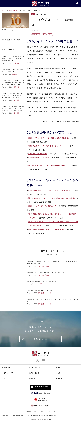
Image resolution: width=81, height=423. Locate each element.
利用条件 (28, 411)
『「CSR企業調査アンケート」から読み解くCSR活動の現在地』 (51, 198)
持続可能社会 (36, 34)
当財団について (7, 367)
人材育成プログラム (8, 373)
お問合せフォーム (40, 339)
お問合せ (32, 378)
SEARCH (59, 378)
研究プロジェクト (34, 367)
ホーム (4, 10)
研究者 (58, 367)
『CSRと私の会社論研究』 (37, 154)
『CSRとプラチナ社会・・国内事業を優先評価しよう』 (48, 138)
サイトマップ (50, 411)
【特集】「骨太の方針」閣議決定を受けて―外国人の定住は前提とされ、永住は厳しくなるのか (13, 96)
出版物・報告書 (34, 373)
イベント (5, 378)
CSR (44, 34)
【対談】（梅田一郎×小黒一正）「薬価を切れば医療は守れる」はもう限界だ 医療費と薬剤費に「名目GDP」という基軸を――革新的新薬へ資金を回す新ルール (13, 83)
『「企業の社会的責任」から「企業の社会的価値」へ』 (48, 165)
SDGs (49, 34)
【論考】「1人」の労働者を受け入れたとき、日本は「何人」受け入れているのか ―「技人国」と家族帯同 (13, 108)
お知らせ (59, 373)
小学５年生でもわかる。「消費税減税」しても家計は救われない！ (13, 71)
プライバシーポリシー (39, 411)
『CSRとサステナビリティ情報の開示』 (42, 206)
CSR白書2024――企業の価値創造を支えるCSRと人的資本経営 (53, 273)
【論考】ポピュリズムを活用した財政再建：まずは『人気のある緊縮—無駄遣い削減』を (13, 59)
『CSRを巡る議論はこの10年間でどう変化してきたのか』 (49, 190)
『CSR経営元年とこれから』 (38, 157)
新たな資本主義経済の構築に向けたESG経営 (53, 291)
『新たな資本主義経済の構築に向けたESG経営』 (46, 229)
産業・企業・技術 (14, 10)
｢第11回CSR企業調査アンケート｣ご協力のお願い (53, 282)
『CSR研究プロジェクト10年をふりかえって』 (45, 146)
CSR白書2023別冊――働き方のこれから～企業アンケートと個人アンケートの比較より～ (53, 300)
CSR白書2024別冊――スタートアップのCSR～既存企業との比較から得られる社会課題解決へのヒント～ (53, 263)
